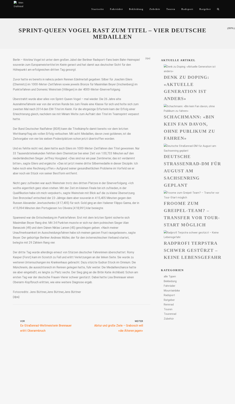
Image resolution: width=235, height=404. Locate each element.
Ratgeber (169, 300)
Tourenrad (170, 314)
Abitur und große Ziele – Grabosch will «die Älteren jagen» (118, 326)
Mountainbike (172, 290)
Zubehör (169, 318)
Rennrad (169, 304)
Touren (168, 309)
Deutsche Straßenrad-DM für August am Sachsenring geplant (192, 170)
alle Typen (170, 276)
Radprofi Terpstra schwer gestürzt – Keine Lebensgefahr (192, 250)
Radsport (169, 295)
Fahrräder (169, 285)
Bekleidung (170, 281)
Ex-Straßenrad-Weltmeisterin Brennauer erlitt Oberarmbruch (46, 326)
